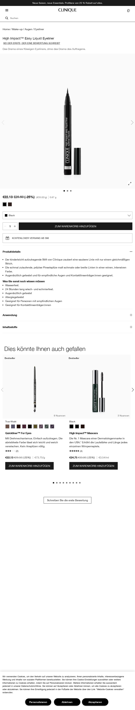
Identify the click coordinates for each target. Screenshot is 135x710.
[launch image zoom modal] (129, 183)
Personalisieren (38, 702)
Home (6, 29)
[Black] (5, 204)
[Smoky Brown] (41, 426)
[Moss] (46, 426)
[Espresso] (10, 204)
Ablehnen (67, 702)
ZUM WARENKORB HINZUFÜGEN (75, 226)
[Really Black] (30, 426)
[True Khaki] (35, 426)
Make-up (17, 29)
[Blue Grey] (13, 426)
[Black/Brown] (18, 426)
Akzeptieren (95, 702)
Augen (28, 29)
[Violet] (52, 426)
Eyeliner (39, 29)
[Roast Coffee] (7, 426)
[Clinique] (67, 10)
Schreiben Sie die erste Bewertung (67, 500)
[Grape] (24, 426)
